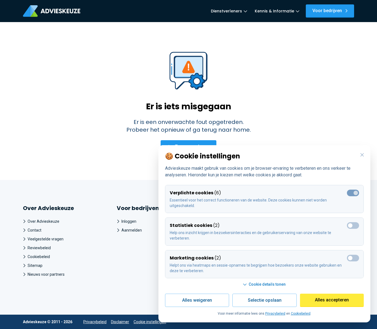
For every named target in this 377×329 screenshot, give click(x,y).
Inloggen (128, 221)
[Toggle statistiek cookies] (353, 225)
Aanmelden (131, 230)
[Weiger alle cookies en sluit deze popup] (362, 155)
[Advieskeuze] (51, 11)
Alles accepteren (332, 300)
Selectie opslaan (265, 300)
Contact (34, 230)
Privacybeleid (95, 322)
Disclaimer (120, 322)
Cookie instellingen (150, 322)
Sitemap (35, 265)
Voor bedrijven (327, 10)
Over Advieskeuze (43, 221)
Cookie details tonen (267, 284)
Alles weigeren (197, 300)
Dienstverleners (226, 11)
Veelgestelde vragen (45, 239)
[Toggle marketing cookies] (353, 258)
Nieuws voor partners (46, 274)
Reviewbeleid (39, 248)
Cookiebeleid (39, 256)
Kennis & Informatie (274, 11)
